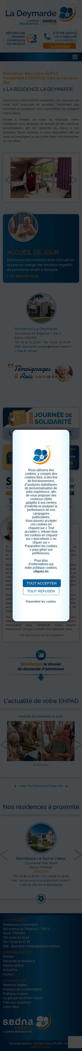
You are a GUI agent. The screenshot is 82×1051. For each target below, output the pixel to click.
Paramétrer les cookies (41, 601)
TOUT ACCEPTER (42, 583)
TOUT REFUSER (41, 591)
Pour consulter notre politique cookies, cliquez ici (41, 607)
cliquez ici (40, 571)
